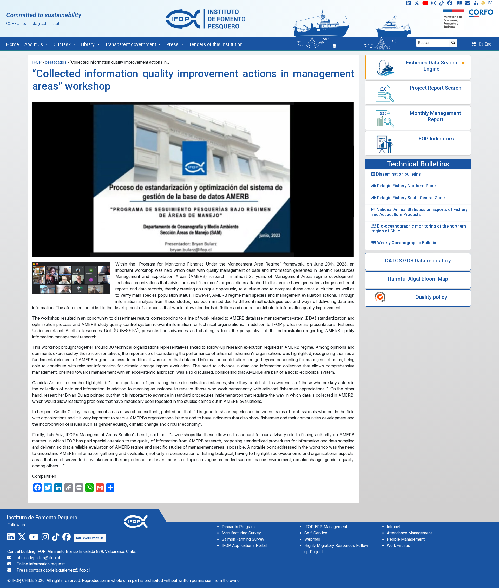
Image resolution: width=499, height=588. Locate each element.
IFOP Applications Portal (244, 545)
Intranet (393, 526)
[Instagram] (434, 4)
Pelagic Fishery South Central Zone (410, 197)
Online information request (41, 563)
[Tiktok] (442, 4)
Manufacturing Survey (241, 533)
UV (489, 3)
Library (88, 44)
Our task (63, 44)
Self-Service (315, 533)
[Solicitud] (468, 4)
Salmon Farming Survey (243, 539)
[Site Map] (477, 4)
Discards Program (238, 526)
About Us (34, 44)
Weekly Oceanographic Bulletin (406, 242)
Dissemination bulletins (398, 174)
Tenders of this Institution (215, 44)
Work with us (93, 538)
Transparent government (131, 44)
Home (12, 44)
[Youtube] (426, 4)
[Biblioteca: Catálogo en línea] (460, 4)
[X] (417, 4)
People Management (406, 539)
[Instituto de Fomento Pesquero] (205, 18)
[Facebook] (451, 4)
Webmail (312, 539)
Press (173, 44)
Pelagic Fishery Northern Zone (406, 185)
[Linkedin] (407, 4)
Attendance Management (409, 533)
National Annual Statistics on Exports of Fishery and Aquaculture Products (419, 212)
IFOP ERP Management (325, 526)
